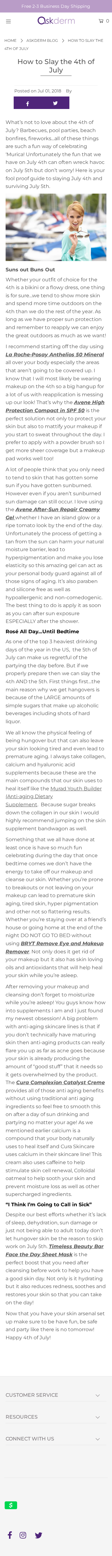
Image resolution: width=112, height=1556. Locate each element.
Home (10, 40)
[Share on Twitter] (55, 102)
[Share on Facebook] (27, 102)
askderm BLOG (42, 40)
